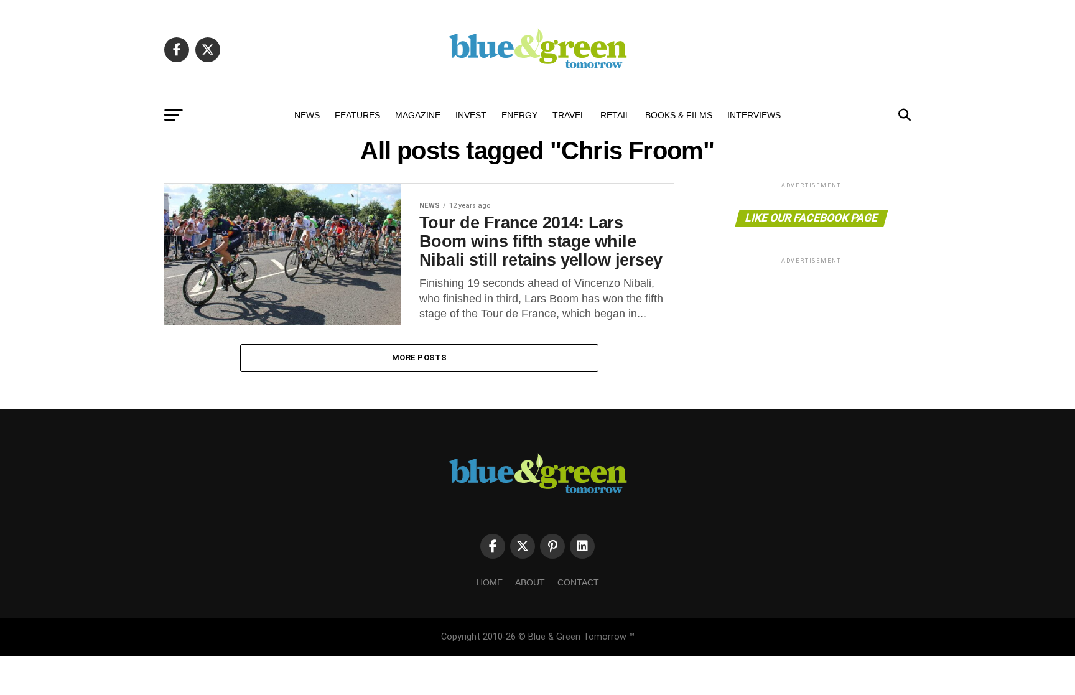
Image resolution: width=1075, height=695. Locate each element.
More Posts (419, 357)
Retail (615, 115)
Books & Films (678, 115)
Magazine (417, 115)
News (307, 115)
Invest (470, 115)
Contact (578, 582)
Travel (568, 115)
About (530, 582)
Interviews (754, 115)
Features (357, 115)
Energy (519, 115)
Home (490, 582)
